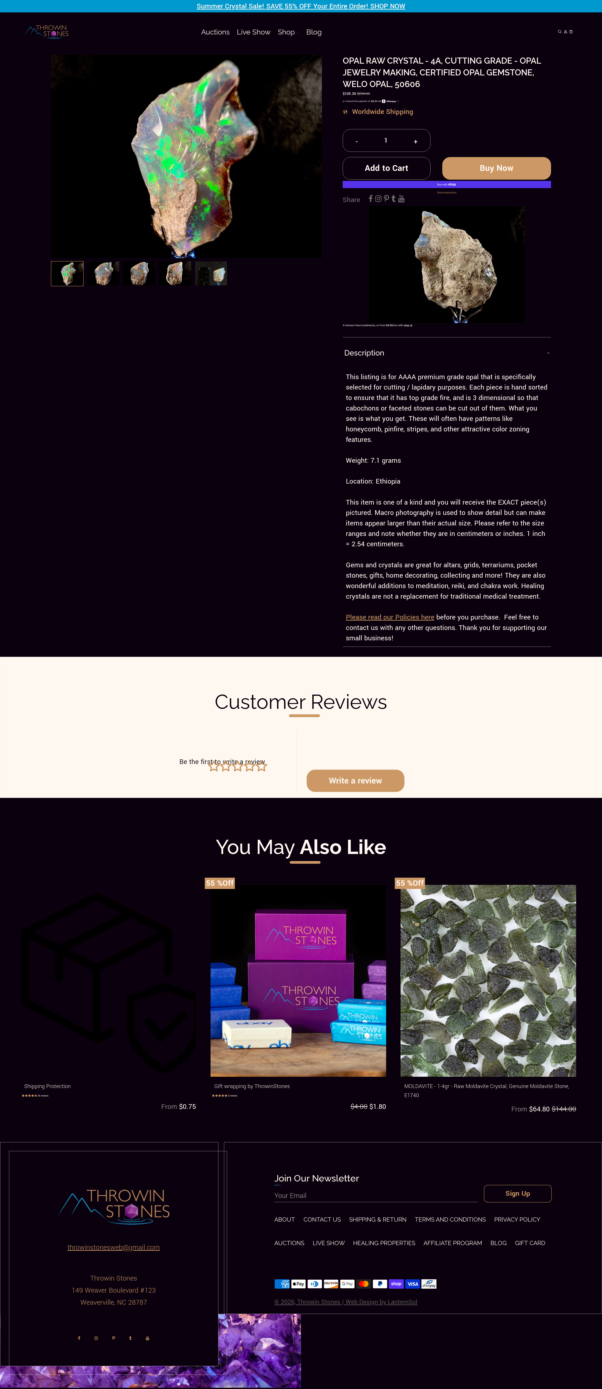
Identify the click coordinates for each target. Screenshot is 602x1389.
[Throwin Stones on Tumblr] (393, 199)
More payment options (447, 192)
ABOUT (284, 1219)
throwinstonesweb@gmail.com (113, 1247)
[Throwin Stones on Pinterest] (386, 199)
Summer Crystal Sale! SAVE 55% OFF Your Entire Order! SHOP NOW (301, 6)
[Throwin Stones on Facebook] (371, 199)
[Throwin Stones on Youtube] (401, 199)
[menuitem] (215, 32)
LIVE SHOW (329, 1243)
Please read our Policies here (390, 617)
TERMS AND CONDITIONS (450, 1219)
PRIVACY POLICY (517, 1219)
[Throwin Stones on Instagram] (378, 199)
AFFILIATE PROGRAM (453, 1243)
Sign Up (517, 1193)
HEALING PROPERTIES (384, 1243)
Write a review (355, 781)
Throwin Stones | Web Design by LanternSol (357, 1302)
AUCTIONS (289, 1243)
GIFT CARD (530, 1243)
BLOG (499, 1243)
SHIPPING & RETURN (378, 1219)
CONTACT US (322, 1219)
